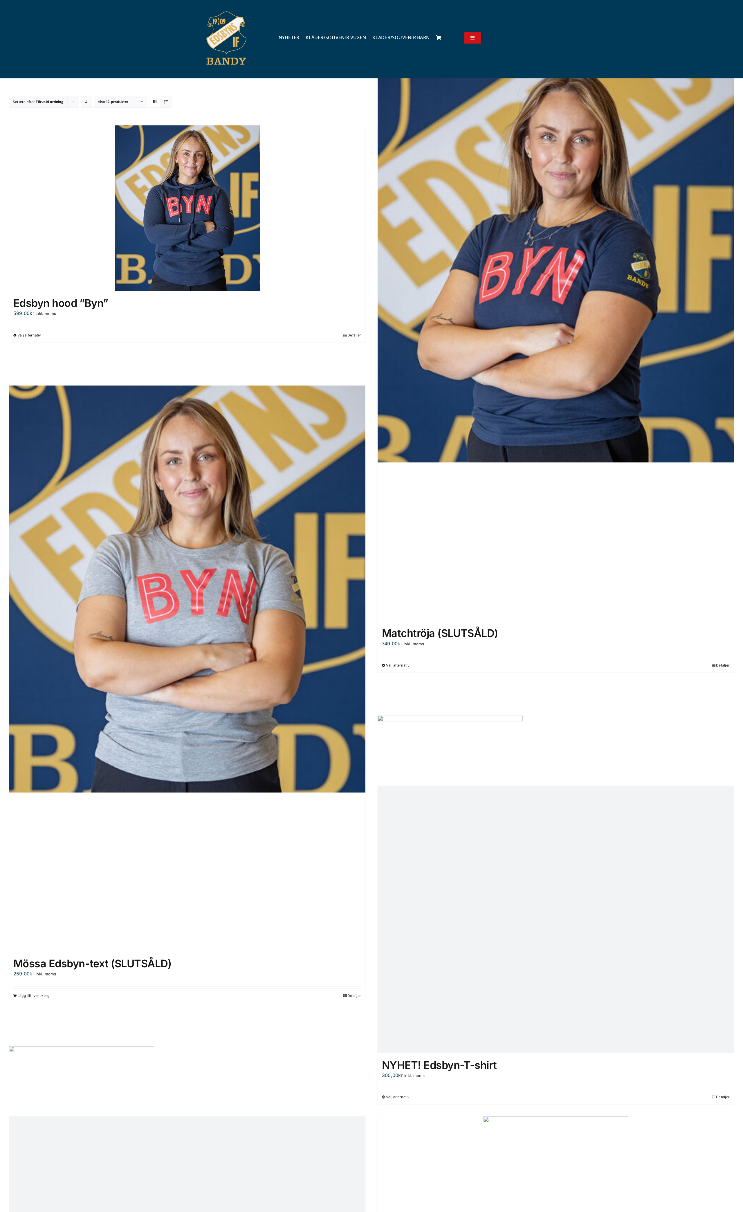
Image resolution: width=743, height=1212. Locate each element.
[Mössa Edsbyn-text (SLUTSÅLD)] (187, 869)
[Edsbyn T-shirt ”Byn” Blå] (556, 258)
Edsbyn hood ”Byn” (60, 303)
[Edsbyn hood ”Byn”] (187, 208)
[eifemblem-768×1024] (226, 11)
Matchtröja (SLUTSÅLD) (440, 633)
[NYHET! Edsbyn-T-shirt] (556, 919)
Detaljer (354, 335)
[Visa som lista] (166, 101)
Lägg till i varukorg (33, 995)
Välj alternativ (29, 335)
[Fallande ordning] (86, 102)
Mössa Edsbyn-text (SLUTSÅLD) (92, 963)
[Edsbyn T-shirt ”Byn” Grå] (187, 588)
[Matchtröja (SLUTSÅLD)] (556, 538)
